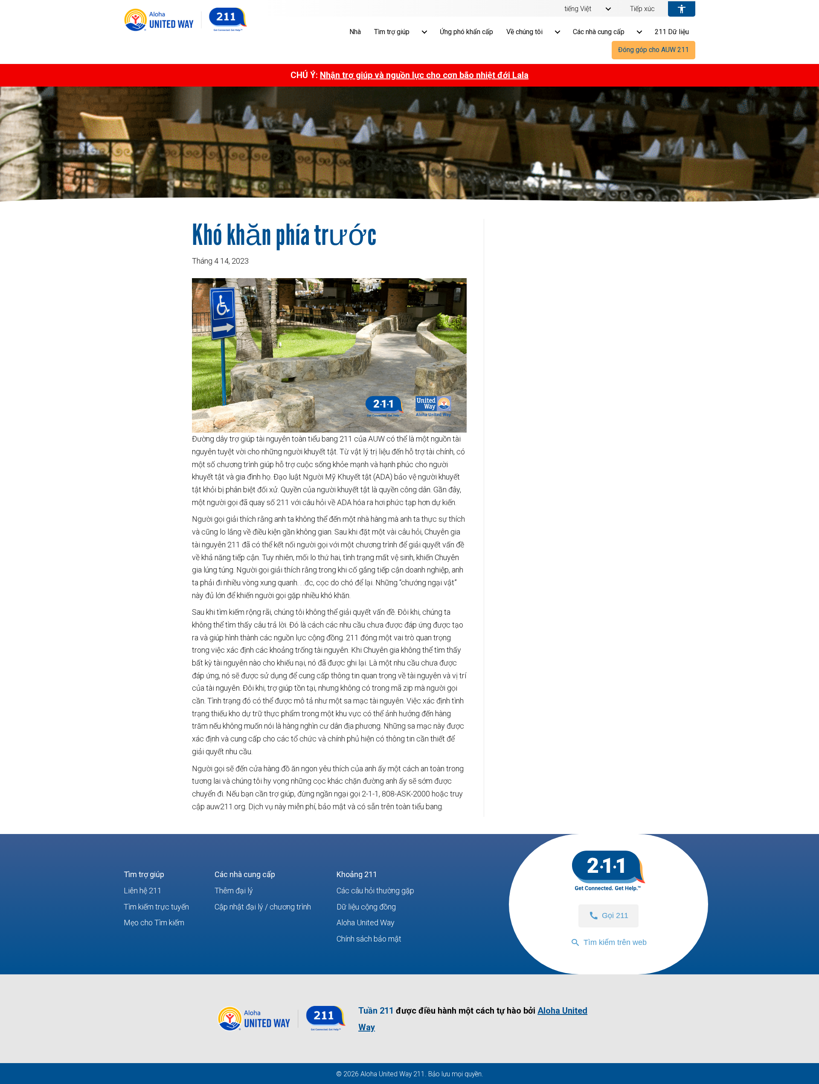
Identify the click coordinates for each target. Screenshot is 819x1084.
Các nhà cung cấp (598, 32)
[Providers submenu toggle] (639, 32)
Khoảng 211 (357, 874)
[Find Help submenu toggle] (424, 32)
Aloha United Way (366, 922)
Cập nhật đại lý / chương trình (263, 906)
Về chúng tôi (524, 32)
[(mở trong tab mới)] (282, 1030)
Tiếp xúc (642, 9)
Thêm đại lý (234, 890)
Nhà (355, 32)
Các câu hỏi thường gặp (375, 890)
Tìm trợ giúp (392, 32)
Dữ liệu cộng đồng (366, 906)
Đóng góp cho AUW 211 (653, 50)
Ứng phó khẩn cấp (466, 32)
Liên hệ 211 (143, 890)
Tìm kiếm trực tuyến (156, 906)
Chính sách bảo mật (369, 938)
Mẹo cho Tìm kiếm (154, 922)
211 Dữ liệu (672, 32)
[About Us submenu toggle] (557, 32)
